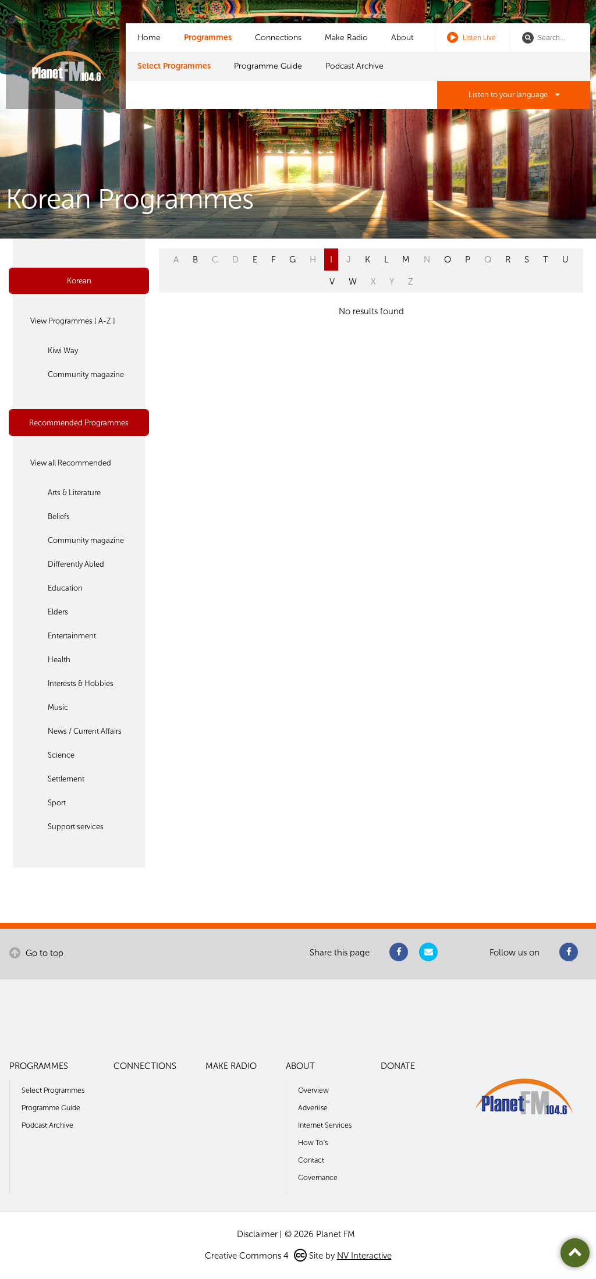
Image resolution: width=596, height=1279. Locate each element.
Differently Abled (76, 564)
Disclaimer (257, 1234)
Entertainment (72, 635)
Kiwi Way (63, 350)
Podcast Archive (354, 66)
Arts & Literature (74, 492)
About (402, 37)
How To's (313, 1142)
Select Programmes (174, 66)
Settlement (66, 778)
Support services (76, 826)
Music (58, 707)
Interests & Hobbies (80, 683)
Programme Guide (268, 66)
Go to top (43, 953)
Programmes (208, 37)
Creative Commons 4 (248, 1255)
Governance (318, 1177)
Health (59, 659)
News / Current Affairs (85, 731)
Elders (58, 611)
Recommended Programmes (79, 422)
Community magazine (86, 374)
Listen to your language (509, 94)
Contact (311, 1160)
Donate (398, 1066)
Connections (278, 37)
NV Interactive (364, 1255)
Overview (313, 1090)
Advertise (313, 1107)
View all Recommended (70, 463)
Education (65, 588)
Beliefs (59, 516)
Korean (79, 280)
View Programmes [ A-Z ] (72, 321)
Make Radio (346, 37)
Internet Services (325, 1125)
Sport (57, 802)
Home (149, 37)
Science (61, 755)
